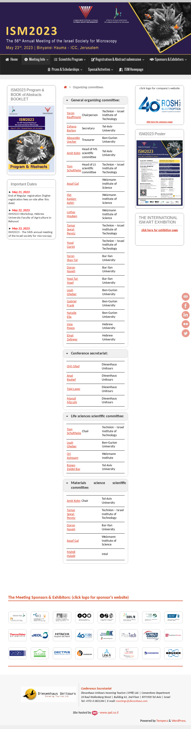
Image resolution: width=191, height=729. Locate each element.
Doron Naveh (71, 269)
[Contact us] (186, 297)
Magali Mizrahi (72, 400)
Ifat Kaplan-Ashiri (72, 199)
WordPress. (179, 721)
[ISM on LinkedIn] (186, 315)
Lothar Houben (72, 214)
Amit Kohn (73, 153)
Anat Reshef (71, 378)
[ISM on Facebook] (186, 306)
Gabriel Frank (71, 303)
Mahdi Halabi (71, 554)
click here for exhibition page (159, 230)
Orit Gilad (73, 366)
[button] (95, 100)
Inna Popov (71, 326)
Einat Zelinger (72, 337)
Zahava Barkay (71, 128)
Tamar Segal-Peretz (71, 229)
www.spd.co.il (109, 713)
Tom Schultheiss (74, 168)
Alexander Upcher (73, 140)
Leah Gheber (72, 292)
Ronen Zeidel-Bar (73, 467)
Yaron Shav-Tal (72, 258)
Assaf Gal (73, 184)
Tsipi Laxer (73, 389)
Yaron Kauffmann (74, 115)
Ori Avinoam (72, 456)
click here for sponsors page (160, 122)
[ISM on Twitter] (186, 333)
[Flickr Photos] (186, 324)
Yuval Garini (71, 245)
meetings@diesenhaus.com (132, 701)
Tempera (162, 721)
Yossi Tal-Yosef (72, 281)
